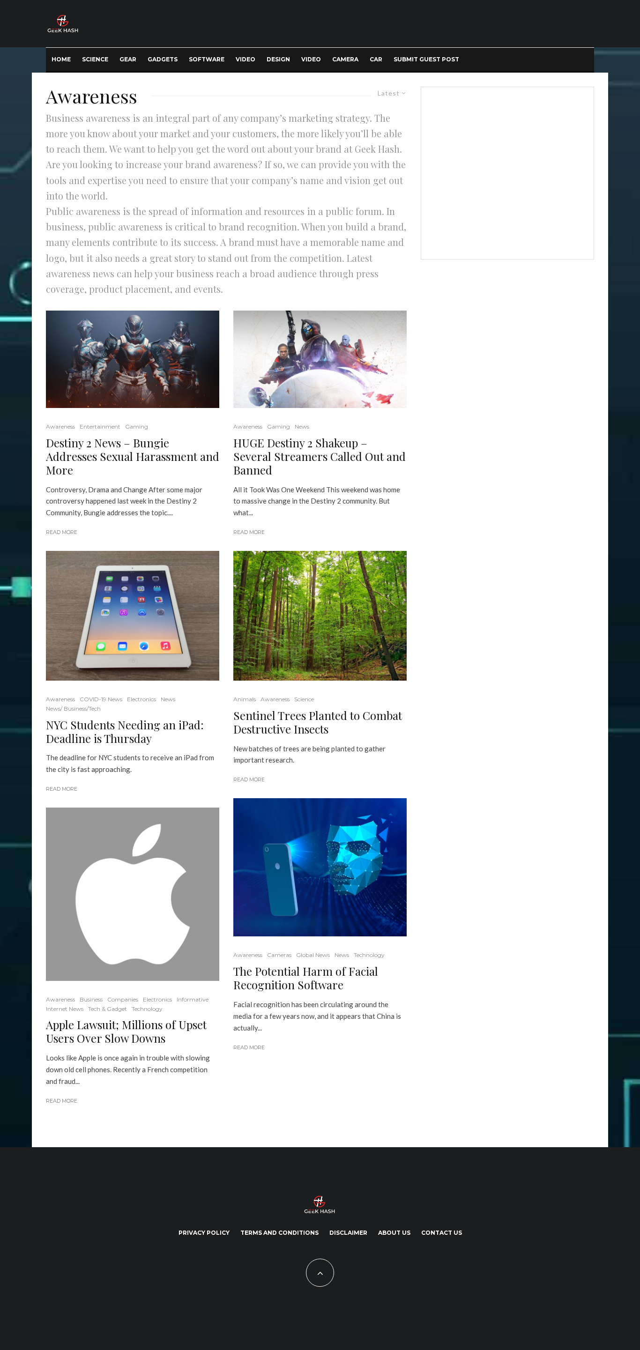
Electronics (141, 699)
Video (245, 59)
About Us (394, 1232)
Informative (192, 999)
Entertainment (100, 426)
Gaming (136, 426)
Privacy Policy (204, 1232)
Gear (127, 59)
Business (91, 999)
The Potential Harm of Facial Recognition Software (305, 978)
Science (95, 59)
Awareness (60, 426)
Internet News (64, 1008)
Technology (147, 1008)
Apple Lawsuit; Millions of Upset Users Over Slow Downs (126, 1031)
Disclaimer (348, 1232)
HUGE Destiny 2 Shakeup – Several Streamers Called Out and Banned (319, 456)
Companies (122, 999)
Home (61, 59)
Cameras (279, 954)
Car (376, 59)
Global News (313, 954)
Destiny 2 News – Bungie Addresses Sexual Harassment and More (132, 456)
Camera (345, 59)
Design (278, 59)
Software (206, 59)
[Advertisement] (505, 171)
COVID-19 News (101, 699)
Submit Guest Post (426, 59)
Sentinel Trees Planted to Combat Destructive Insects (317, 722)
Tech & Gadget (107, 1008)
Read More (61, 532)
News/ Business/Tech (73, 708)
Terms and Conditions (279, 1232)
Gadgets (163, 59)
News (168, 699)
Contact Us (441, 1232)
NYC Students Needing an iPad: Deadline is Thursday (125, 731)
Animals (244, 699)
